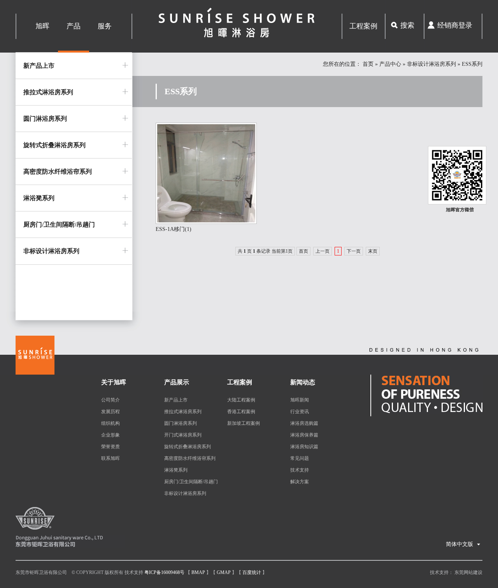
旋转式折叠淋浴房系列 (54, 145)
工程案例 (363, 26)
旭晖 (42, 26)
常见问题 (299, 458)
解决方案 (299, 481)
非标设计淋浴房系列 (431, 64)
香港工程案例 (241, 411)
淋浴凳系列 (38, 198)
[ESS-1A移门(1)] (206, 222)
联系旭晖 (110, 458)
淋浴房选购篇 (304, 423)
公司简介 (110, 400)
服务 (105, 26)
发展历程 (110, 411)
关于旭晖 (113, 382)
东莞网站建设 (468, 572)
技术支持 (299, 470)
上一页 (323, 251)
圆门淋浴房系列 (45, 118)
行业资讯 (299, 411)
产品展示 (176, 382)
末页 (372, 251)
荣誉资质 (110, 446)
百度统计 (251, 572)
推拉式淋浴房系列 (48, 92)
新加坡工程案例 (243, 423)
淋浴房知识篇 (304, 446)
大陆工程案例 (241, 400)
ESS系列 (472, 64)
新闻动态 (302, 382)
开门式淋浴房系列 (183, 435)
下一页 (354, 251)
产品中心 (390, 64)
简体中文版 (463, 544)
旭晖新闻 (299, 400)
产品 (74, 26)
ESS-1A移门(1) (173, 229)
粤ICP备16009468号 (164, 572)
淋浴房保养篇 (304, 435)
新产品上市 (38, 65)
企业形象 (110, 435)
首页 (368, 64)
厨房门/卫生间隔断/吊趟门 (59, 224)
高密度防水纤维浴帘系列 (57, 171)
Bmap (198, 572)
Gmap (224, 572)
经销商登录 (454, 25)
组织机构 (110, 423)
